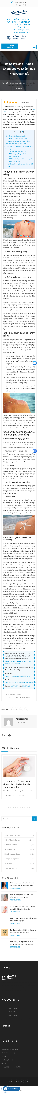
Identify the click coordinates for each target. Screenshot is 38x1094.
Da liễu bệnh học (9, 849)
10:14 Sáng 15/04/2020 (15, 694)
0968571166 (26, 686)
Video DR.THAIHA (10, 868)
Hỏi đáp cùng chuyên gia (12, 854)
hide (22, 132)
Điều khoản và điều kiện (9, 1049)
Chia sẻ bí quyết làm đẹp (17, 83)
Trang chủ (5, 83)
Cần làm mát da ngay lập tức (17, 151)
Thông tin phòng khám (11, 859)
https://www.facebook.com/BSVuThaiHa (17, 676)
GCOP (3, 1063)
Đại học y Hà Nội (7, 1060)
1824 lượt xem (13, 697)
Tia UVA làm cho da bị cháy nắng (18, 141)
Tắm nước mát (15, 161)
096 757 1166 (12, 1012)
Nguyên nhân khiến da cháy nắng (15, 136)
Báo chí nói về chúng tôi (12, 835)
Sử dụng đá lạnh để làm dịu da (20, 154)
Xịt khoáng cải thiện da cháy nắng (21, 159)
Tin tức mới (8, 863)
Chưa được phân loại (10, 845)
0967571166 (14, 686)
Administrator (26, 697)
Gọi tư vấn (10, 46)
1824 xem (21, 774)
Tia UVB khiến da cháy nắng (17, 138)
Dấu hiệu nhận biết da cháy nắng (15, 143)
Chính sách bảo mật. (8, 1053)
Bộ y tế (3, 1056)
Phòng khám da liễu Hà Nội (11, 1067)
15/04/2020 (11, 774)
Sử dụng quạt (15, 156)
